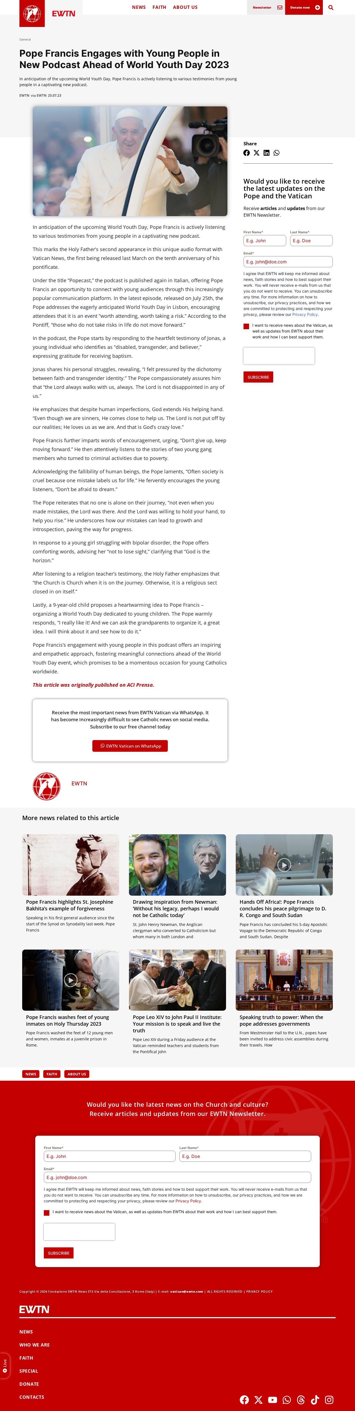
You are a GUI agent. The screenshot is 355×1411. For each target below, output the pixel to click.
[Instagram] (329, 1399)
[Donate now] (317, 7)
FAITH (160, 7)
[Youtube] (272, 1399)
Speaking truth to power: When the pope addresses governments (281, 1020)
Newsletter (262, 7)
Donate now (300, 7)
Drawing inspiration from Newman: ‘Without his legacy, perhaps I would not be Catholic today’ (176, 908)
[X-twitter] (258, 1399)
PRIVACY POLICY (259, 1291)
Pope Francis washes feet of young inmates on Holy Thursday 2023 (67, 1020)
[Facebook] (244, 1399)
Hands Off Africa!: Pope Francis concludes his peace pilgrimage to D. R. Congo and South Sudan (283, 908)
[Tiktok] (315, 1399)
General (25, 39)
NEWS (139, 7)
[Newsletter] (279, 7)
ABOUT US (185, 7)
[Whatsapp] (286, 1399)
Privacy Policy (305, 314)
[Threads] (301, 1399)
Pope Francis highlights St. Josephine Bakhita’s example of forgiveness (69, 905)
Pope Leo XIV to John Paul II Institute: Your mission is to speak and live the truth (177, 1024)
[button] (247, 153)
